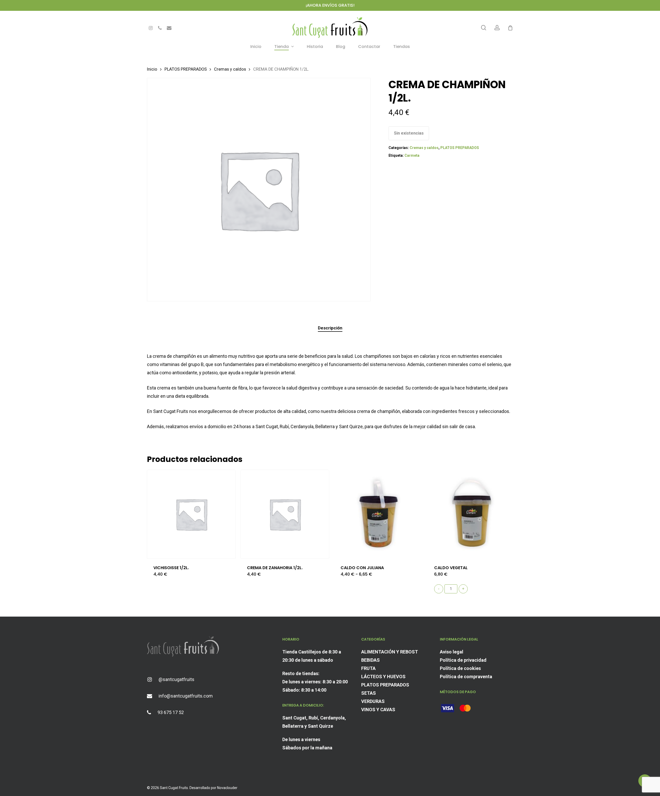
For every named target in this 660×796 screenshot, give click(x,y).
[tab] (330, 328)
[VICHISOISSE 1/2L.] (191, 514)
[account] (497, 27)
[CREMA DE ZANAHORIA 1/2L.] (285, 514)
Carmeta (412, 155)
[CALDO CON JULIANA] (378, 514)
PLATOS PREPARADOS (185, 69)
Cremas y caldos (230, 69)
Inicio (152, 69)
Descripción (330, 327)
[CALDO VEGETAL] (472, 514)
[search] (484, 27)
